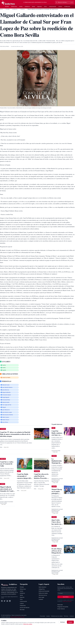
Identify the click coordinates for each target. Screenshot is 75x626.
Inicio (1, 9)
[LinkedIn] (10, 601)
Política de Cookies (43, 593)
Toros (45, 6)
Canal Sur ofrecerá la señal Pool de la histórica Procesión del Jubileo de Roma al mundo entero (41, 478)
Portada (7, 6)
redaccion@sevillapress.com (17, 617)
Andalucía (27, 6)
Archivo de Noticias (24, 607)
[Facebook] (2, 601)
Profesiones (67, 6)
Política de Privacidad (44, 591)
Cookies (48, 616)
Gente (33, 6)
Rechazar (62, 622)
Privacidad (42, 616)
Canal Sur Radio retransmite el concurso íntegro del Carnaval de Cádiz (24, 477)
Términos (66, 616)
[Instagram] (7, 601)
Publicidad (60, 604)
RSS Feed (22, 609)
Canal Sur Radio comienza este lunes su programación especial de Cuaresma (57, 436)
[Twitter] (4, 601)
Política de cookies (27, 624)
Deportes (39, 6)
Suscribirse (65, 597)
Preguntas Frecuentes (62, 606)
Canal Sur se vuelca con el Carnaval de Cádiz (6, 464)
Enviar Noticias (61, 608)
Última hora (14, 6)
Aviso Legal (41, 597)
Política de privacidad (67, 601)
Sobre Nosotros (42, 587)
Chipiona (22, 9)
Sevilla (20, 6)
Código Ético (42, 589)
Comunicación (52, 6)
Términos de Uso (43, 595)
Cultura (60, 6)
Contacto (41, 599)
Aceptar (70, 622)
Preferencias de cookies (57, 616)
